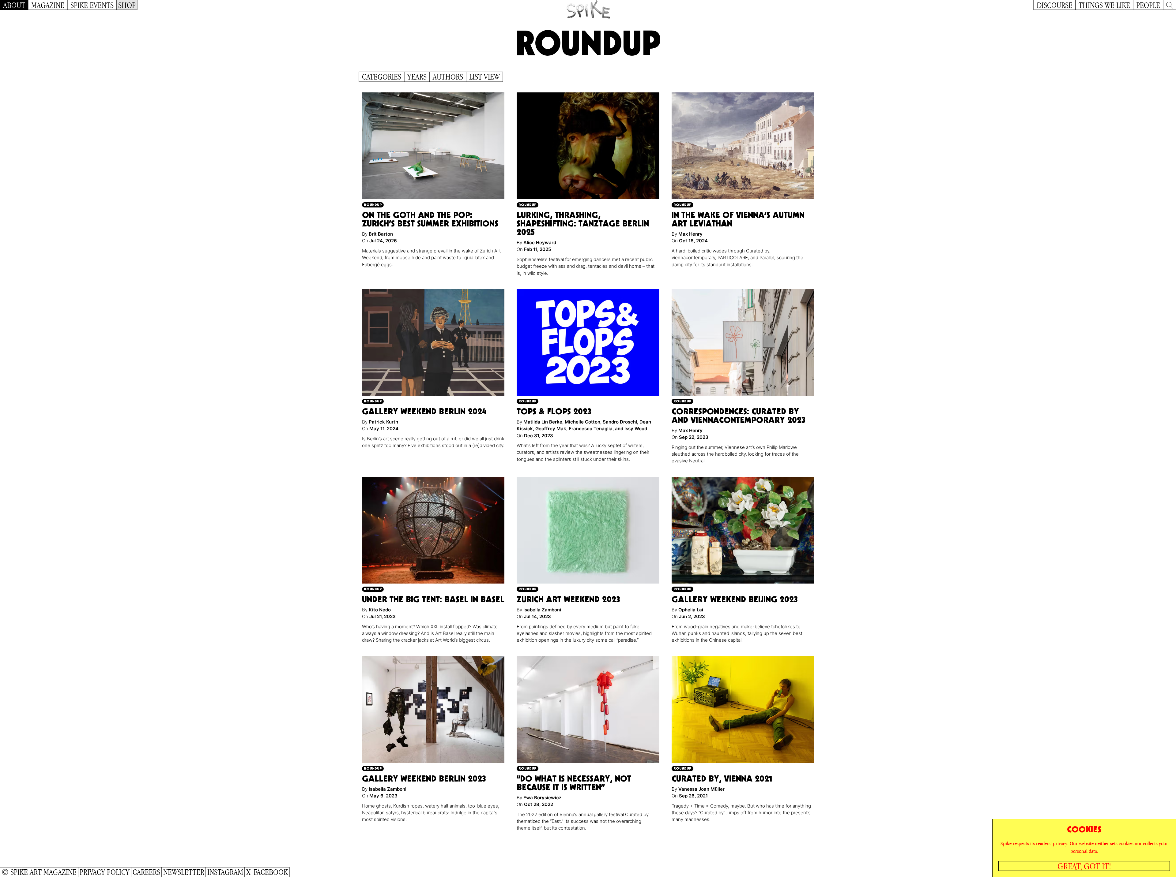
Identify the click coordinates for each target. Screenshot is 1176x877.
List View (484, 77)
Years (417, 77)
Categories (381, 77)
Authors (448, 77)
